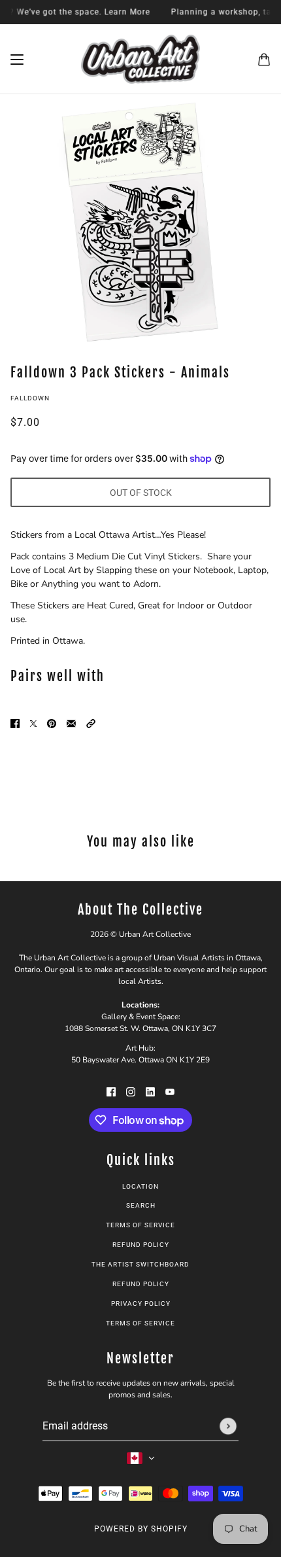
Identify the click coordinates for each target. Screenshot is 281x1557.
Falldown (30, 398)
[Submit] (228, 1426)
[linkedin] (150, 1091)
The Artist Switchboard (140, 1264)
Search (141, 1205)
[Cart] (264, 59)
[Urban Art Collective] (140, 59)
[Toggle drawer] (17, 59)
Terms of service (140, 1323)
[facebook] (111, 1091)
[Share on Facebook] (15, 722)
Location (140, 1186)
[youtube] (170, 1091)
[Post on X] (33, 722)
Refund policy (140, 1244)
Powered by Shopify (141, 1528)
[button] (91, 722)
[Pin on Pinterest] (51, 722)
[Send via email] (71, 722)
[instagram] (130, 1091)
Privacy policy (141, 1303)
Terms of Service (140, 1225)
